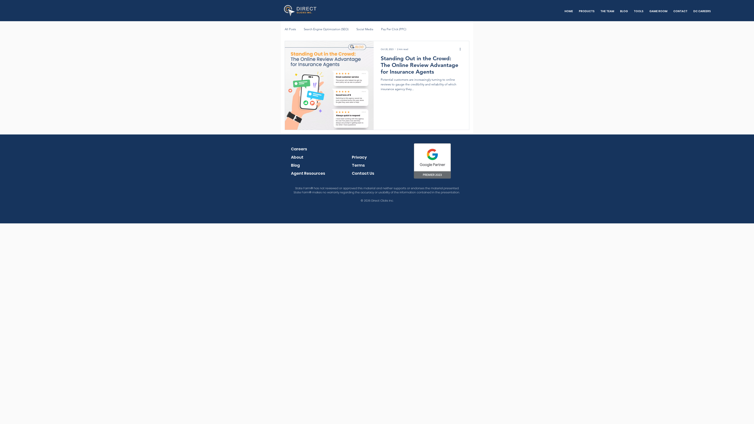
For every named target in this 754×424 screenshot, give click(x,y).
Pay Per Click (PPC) (393, 29)
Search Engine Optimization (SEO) (326, 29)
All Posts (290, 29)
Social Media (364, 29)
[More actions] (461, 49)
